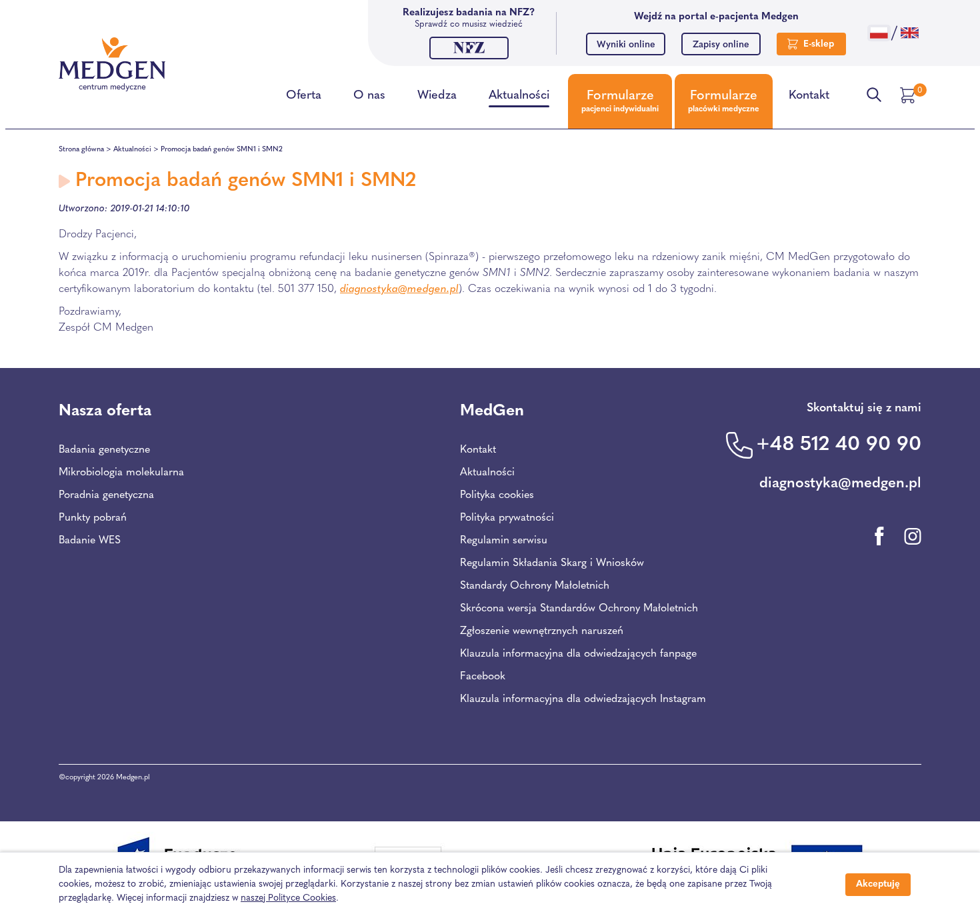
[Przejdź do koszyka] (909, 95)
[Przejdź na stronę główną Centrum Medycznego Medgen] (112, 64)
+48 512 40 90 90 (838, 445)
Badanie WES (90, 540)
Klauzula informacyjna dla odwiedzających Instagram (583, 699)
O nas (369, 96)
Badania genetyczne (104, 450)
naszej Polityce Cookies (288, 898)
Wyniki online (626, 45)
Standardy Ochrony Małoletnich (534, 586)
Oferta (303, 96)
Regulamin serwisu (503, 540)
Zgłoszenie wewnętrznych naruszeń (541, 631)
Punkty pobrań (93, 518)
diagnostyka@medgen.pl (399, 289)
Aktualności (519, 96)
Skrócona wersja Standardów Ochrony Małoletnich (579, 608)
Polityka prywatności (507, 518)
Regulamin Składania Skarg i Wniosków (552, 563)
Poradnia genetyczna (106, 495)
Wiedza (437, 96)
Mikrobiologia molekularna (121, 472)
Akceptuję (878, 884)
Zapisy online (721, 45)
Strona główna (81, 149)
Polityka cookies (497, 495)
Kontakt (809, 96)
